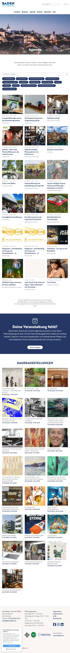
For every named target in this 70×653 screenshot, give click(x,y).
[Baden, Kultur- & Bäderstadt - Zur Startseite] (8, 4)
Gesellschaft (23, 82)
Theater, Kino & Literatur (10, 82)
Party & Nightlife (47, 82)
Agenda (32, 12)
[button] (12, 649)
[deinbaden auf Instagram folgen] (58, 624)
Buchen (39, 12)
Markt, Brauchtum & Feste (28, 85)
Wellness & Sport (22, 78)
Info (54, 12)
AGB (54, 616)
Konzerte (15, 85)
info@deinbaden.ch (9, 621)
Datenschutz (57, 614)
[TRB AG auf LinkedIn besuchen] (62, 624)
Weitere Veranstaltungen (36, 78)
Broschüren (57, 618)
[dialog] (11, 639)
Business (25, 12)
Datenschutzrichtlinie (7, 643)
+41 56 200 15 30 (14, 618)
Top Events (7, 85)
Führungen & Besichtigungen (46, 85)
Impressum (57, 611)
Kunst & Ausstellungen (9, 89)
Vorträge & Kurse (35, 82)
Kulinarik (58, 82)
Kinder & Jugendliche (52, 78)
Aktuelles (47, 12)
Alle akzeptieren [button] (12, 645)
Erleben (17, 12)
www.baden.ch (58, 635)
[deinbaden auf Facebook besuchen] (54, 624)
